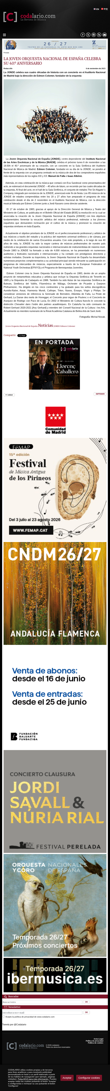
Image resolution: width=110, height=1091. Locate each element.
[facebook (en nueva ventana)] (83, 35)
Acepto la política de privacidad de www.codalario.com (30, 1017)
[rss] (99, 35)
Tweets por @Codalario (14, 1024)
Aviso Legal (98, 1039)
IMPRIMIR (100, 394)
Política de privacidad (94, 1041)
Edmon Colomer (67, 326)
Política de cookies (95, 1043)
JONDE (57, 326)
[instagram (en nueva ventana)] (94, 35)
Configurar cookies (89, 1077)
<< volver (9, 395)
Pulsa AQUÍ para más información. (33, 1079)
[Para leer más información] (55, 49)
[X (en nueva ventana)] (88, 35)
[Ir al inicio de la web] (28, 21)
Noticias (45, 325)
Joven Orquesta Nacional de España (22, 326)
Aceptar (67, 1077)
